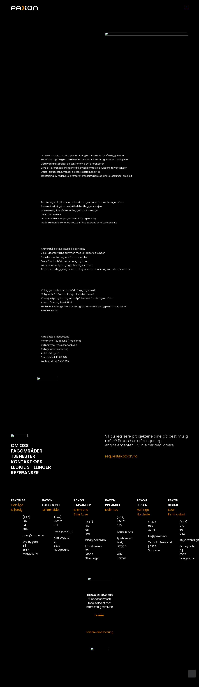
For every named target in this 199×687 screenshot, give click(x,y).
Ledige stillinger (31, 467)
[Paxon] (24, 8)
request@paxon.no (121, 456)
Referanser (25, 472)
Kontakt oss (26, 462)
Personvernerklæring (99, 632)
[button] (186, 8)
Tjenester (23, 456)
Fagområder (26, 451)
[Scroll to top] (192, 673)
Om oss (20, 445)
